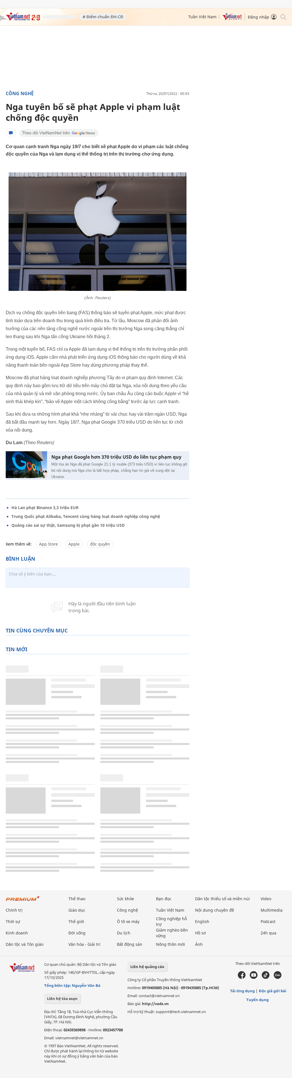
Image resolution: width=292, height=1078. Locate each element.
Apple (74, 544)
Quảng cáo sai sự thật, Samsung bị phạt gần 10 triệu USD (68, 525)
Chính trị (14, 910)
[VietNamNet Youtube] (253, 977)
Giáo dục (76, 910)
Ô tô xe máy (128, 921)
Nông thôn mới (170, 944)
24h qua (268, 933)
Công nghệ (20, 93)
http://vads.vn (155, 1003)
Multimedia (272, 910)
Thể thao (76, 898)
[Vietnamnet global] (232, 18)
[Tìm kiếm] (283, 16)
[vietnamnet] (23, 19)
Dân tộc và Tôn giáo (24, 944)
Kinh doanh (17, 933)
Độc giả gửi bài (272, 990)
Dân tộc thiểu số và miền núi (222, 898)
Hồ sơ (200, 933)
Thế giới (76, 921)
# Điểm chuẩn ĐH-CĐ (103, 16)
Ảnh (199, 944)
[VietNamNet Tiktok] (265, 977)
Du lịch (123, 933)
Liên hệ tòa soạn (62, 998)
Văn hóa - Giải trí (84, 944)
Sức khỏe (125, 898)
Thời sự (13, 921)
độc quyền (100, 544)
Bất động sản (129, 944)
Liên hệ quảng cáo (147, 966)
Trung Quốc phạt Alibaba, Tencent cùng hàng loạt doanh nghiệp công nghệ (85, 516)
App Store (48, 544)
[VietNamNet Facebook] (242, 977)
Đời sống (77, 933)
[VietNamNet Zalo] (277, 977)
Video (266, 898)
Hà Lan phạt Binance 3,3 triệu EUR (44, 507)
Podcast (268, 921)
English (202, 921)
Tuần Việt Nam (202, 16)
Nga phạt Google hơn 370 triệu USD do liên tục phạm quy (116, 457)
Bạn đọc (163, 898)
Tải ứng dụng (242, 990)
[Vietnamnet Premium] (23, 901)
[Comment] (11, 133)
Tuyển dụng (257, 999)
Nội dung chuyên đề (214, 910)
